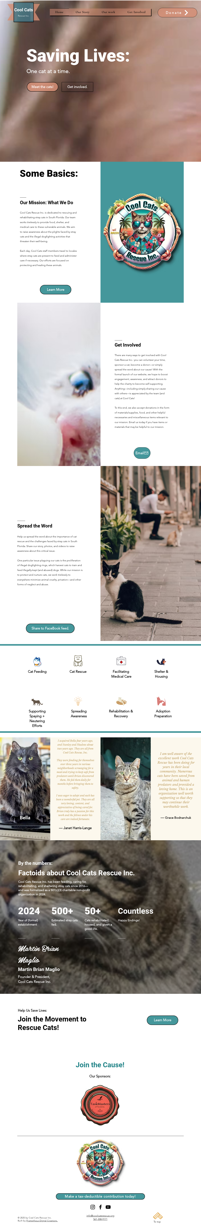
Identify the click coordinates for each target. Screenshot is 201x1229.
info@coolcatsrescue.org (100, 1215)
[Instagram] (93, 1207)
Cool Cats (23, 9)
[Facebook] (100, 1207)
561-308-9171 (100, 1219)
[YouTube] (108, 1207)
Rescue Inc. (23, 15)
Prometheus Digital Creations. (42, 1220)
